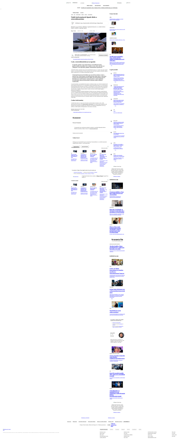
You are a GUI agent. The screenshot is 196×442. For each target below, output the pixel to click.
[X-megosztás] (105, 31)
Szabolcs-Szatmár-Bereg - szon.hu (152, 437)
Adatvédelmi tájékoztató (82, 421)
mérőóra (86, 14)
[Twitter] (107, 171)
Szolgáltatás (134, 429)
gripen (114, 142)
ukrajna (100, 153)
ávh (110, 54)
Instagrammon (82, 173)
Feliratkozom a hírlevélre (103, 55)
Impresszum (69, 421)
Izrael (110, 308)
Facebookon (91, 172)
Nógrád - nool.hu (150, 434)
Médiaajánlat (75, 421)
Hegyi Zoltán (112, 332)
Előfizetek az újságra (111, 417)
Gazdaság (81, 12)
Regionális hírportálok (103, 429)
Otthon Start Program (92, 153)
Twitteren (95, 172)
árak (71, 153)
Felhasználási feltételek (91, 421)
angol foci (115, 72)
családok (82, 14)
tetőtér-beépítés (78, 14)
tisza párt (115, 131)
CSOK (72, 14)
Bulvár (128, 429)
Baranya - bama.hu (102, 433)
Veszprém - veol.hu (174, 434)
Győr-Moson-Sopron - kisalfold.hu (128, 434)
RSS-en (93, 173)
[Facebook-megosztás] (107, 31)
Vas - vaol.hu (173, 433)
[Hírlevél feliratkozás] (107, 170)
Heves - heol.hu (126, 437)
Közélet (111, 429)
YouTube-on (89, 173)
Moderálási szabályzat (118, 421)
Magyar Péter (115, 120)
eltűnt (110, 17)
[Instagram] (105, 171)
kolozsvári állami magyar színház (114, 353)
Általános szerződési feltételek (102, 421)
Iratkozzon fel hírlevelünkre (78, 172)
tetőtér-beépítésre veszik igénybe (88, 104)
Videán (86, 173)
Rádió (140, 429)
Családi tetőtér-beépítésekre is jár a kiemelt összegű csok (82, 112)
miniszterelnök (116, 98)
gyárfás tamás (112, 207)
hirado (114, 153)
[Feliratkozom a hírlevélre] (75, 3)
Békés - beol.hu (102, 434)
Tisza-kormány (82, 153)
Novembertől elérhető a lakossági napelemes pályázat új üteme (83, 59)
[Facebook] (103, 171)
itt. (89, 55)
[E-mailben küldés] (103, 31)
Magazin (123, 429)
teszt (114, 109)
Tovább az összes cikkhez (104, 181)
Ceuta (110, 266)
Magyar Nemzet (76, 12)
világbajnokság (112, 27)
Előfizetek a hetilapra (116, 176)
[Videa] (103, 173)
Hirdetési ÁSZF (110, 421)
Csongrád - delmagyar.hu (103, 437)
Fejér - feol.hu (125, 433)
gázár (74, 14)
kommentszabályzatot (94, 128)
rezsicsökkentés (90, 14)
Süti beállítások (126, 421)
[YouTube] (105, 173)
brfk (110, 189)
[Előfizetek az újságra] (119, 3)
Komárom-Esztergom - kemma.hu (152, 433)
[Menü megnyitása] (128, 3)
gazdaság (111, 388)
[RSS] (107, 173)
